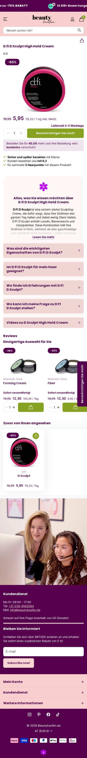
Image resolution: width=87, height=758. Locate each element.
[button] (80, 41)
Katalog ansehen (5, 19)
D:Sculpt (24, 476)
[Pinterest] (38, 714)
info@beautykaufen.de (25, 610)
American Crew (12, 379)
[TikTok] (57, 714)
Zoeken (79, 30)
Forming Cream (14, 383)
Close (43, 682)
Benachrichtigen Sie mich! (55, 133)
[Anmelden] (72, 19)
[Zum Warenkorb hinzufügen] (31, 407)
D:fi (24, 471)
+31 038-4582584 (21, 606)
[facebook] (48, 714)
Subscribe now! (18, 663)
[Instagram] (29, 714)
